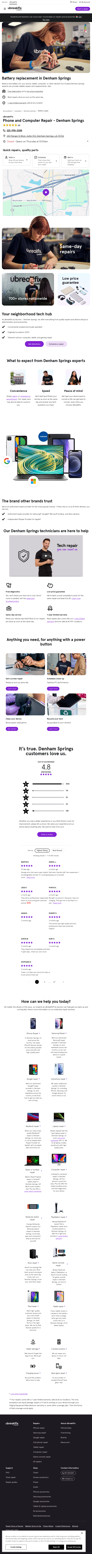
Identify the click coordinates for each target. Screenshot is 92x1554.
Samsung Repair (58, 1033)
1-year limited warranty (17, 103)
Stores (74, 2)
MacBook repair (32, 1126)
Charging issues (32, 1373)
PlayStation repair (58, 1217)
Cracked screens (58, 1349)
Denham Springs (30, 111)
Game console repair (58, 1264)
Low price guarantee (19, 1394)
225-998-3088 (14, 130)
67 (54, 982)
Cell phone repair (58, 1079)
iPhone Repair (32, 1033)
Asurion (4, 2)
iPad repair (32, 1306)
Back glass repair (58, 1373)
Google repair (32, 1079)
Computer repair (58, 1169)
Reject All (56, 1547)
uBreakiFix (13, 2)
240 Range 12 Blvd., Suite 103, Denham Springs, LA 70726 (35, 135)
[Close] (82, 1533)
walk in (15, 396)
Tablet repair (58, 1306)
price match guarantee (32, 1191)
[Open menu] (5, 9)
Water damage (32, 1349)
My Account (85, 2)
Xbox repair (32, 1263)
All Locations (7, 111)
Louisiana (17, 111)
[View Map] (46, 193)
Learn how (76, 598)
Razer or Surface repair (32, 1170)
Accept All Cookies (74, 1547)
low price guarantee (35, 91)
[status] (36, 872)
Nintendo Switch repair (32, 1218)
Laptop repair (58, 1126)
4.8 (19, 125)
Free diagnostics (14, 91)
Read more (31, 877)
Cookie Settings (16, 1547)
